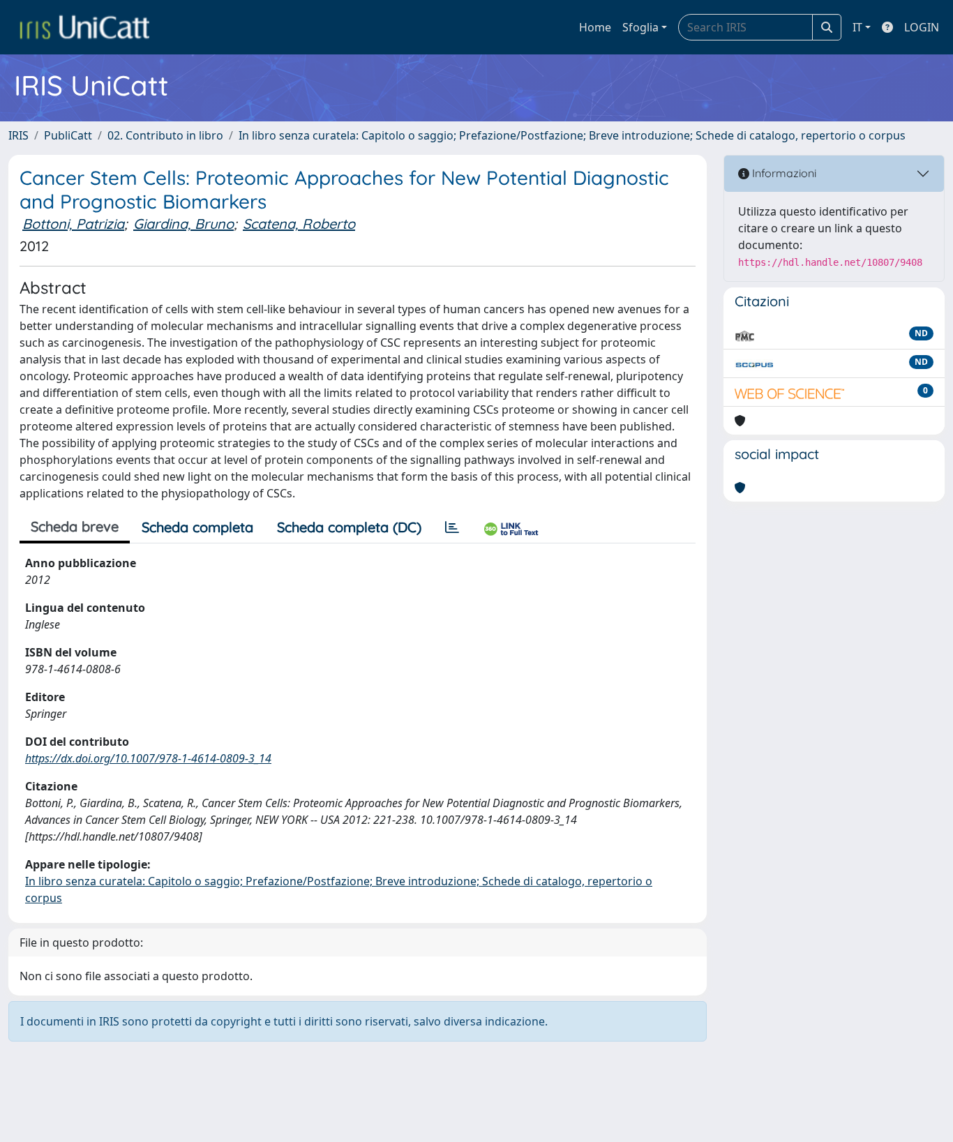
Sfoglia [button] (640, 27)
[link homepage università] (84, 27)
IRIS (18, 135)
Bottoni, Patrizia (73, 223)
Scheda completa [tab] (197, 527)
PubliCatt (68, 135)
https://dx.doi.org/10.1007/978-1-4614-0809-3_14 (148, 758)
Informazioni (782, 173)
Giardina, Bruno (183, 223)
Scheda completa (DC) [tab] (349, 527)
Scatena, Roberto (299, 223)
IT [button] (857, 27)
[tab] (452, 527)
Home (595, 27)
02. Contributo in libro (165, 135)
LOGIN (921, 27)
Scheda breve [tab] (75, 526)
